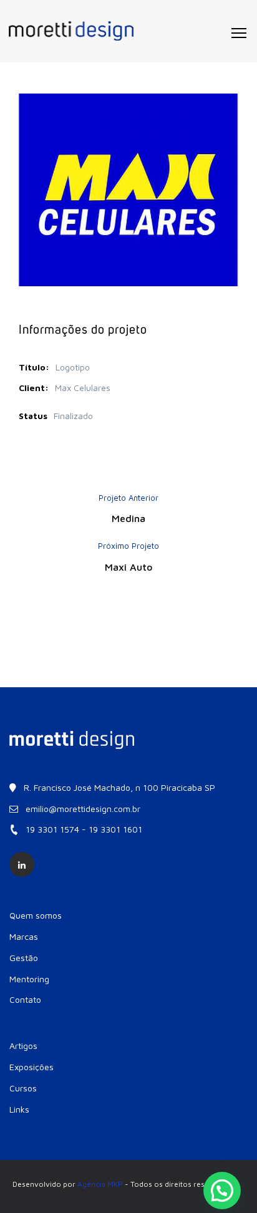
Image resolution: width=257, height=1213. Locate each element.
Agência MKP (100, 1184)
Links (19, 1109)
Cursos (23, 1088)
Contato (25, 999)
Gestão (23, 957)
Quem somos (35, 915)
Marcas (23, 936)
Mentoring (29, 979)
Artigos (23, 1045)
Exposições (31, 1066)
